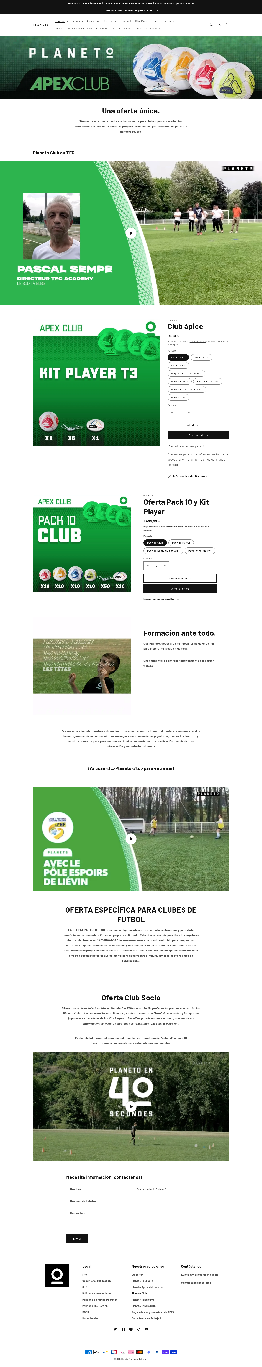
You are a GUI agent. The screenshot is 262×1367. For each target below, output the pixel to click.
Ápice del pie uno (147, 1287)
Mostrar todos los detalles (159, 599)
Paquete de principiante (186, 373)
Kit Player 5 (178, 365)
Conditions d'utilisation (96, 1280)
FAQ (84, 1274)
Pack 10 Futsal (181, 542)
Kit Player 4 (201, 357)
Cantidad (172, 405)
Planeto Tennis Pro (143, 1299)
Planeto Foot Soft (142, 1280)
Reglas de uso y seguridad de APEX (153, 1312)
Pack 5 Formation (208, 381)
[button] (61, 21)
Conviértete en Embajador (147, 1318)
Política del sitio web (95, 1305)
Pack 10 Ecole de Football (163, 550)
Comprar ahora (198, 435)
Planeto (124, 1359)
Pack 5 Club (178, 397)
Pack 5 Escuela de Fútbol (186, 389)
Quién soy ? (139, 1274)
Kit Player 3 (178, 357)
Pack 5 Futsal (179, 381)
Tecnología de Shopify (138, 1359)
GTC (84, 1287)
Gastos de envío (198, 341)
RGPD (85, 1312)
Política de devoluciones (97, 1293)
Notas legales (90, 1318)
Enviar (77, 1238)
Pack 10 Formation (200, 550)
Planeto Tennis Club (144, 1305)
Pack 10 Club (155, 542)
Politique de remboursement (99, 1299)
